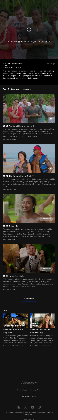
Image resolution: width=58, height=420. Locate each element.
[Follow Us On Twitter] (25, 407)
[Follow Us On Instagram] (39, 407)
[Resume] (29, 55)
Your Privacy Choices (29, 396)
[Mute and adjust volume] (48, 56)
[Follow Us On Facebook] (19, 407)
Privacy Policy (36, 390)
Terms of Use (22, 390)
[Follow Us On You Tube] (32, 407)
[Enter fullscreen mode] (53, 55)
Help (49, 64)
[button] (15, 330)
